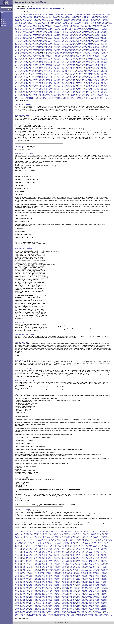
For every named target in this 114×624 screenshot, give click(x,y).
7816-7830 (25, 78)
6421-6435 (49, 66)
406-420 (80, 16)
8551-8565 (33, 84)
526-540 (36, 18)
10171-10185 (52, 97)
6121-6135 (80, 63)
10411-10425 (108, 99)
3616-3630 (88, 42)
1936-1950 (57, 28)
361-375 (61, 16)
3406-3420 (73, 40)
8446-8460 (73, 82)
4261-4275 (49, 48)
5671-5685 (33, 60)
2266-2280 (41, 31)
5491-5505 (33, 58)
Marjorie (28, 104)
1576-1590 (58, 25)
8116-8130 (88, 79)
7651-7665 (33, 76)
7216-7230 (88, 72)
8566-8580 (41, 84)
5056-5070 (88, 54)
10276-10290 (24, 99)
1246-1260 (80, 22)
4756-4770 (25, 52)
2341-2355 (80, 31)
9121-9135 (49, 88)
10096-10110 (99, 96)
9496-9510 (57, 91)
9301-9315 (49, 90)
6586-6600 (41, 67)
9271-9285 (33, 90)
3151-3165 (33, 39)
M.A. (26, 394)
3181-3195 (49, 39)
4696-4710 (88, 51)
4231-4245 (33, 48)
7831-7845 (33, 78)
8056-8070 (57, 79)
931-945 (17, 21)
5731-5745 (65, 60)
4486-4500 (72, 49)
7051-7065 (96, 70)
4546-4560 (104, 49)
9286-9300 (41, 90)
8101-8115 (80, 79)
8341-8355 (18, 82)
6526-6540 (104, 66)
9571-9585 (96, 91)
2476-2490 (57, 33)
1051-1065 (74, 21)
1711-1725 (33, 27)
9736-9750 (88, 93)
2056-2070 (25, 30)
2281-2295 (49, 31)
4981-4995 (49, 54)
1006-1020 (50, 21)
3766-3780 (73, 43)
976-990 (36, 21)
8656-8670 (88, 84)
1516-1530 (27, 25)
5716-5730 (57, 60)
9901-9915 (80, 94)
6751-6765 (33, 69)
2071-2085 (33, 30)
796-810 (55, 19)
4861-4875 (80, 52)
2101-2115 (49, 30)
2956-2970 (25, 37)
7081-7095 (18, 72)
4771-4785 (33, 52)
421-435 (86, 16)
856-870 (80, 19)
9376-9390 (88, 90)
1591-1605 (66, 25)
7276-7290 (25, 73)
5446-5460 (104, 57)
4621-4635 (49, 51)
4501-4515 (80, 49)
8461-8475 (80, 82)
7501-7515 (49, 75)
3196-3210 (57, 39)
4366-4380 (104, 48)
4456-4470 (57, 49)
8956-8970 (57, 87)
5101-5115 (18, 55)
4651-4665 (65, 51)
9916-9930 (88, 94)
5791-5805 (96, 60)
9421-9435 (18, 91)
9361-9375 (80, 90)
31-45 (25, 15)
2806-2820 (41, 36)
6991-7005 (65, 70)
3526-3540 (41, 42)
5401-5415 (80, 57)
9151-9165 (65, 88)
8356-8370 (25, 82)
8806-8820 (73, 85)
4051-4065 (33, 46)
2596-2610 (25, 34)
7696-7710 (57, 76)
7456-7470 (25, 75)
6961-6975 (49, 70)
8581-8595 (49, 84)
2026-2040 (104, 28)
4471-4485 (65, 49)
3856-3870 (25, 45)
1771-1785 (65, 27)
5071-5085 (96, 54)
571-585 (55, 18)
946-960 (23, 21)
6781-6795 (49, 69)
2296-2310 (57, 31)
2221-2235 (18, 31)
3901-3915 (49, 45)
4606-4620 (41, 51)
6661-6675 (80, 67)
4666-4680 (73, 51)
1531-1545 (34, 25)
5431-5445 (96, 57)
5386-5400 (72, 57)
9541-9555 (80, 91)
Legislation (4, 17)
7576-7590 (88, 75)
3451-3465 (96, 40)
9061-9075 (18, 88)
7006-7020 (73, 70)
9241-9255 (18, 90)
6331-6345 (96, 64)
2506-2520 (73, 33)
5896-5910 (57, 61)
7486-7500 (41, 75)
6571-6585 (33, 67)
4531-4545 (96, 49)
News (2, 12)
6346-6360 (104, 64)
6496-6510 (88, 66)
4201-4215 (18, 48)
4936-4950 (25, 54)
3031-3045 (65, 37)
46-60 (30, 15)
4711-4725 (96, 51)
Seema (28, 509)
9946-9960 (104, 94)
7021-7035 (80, 70)
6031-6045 (33, 63)
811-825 (61, 19)
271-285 (23, 16)
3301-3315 (18, 40)
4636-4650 (57, 51)
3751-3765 (65, 43)
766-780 (42, 19)
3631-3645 (96, 42)
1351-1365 (38, 24)
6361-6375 (18, 66)
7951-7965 (96, 78)
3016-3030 (57, 37)
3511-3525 (33, 42)
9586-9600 (104, 91)
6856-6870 (88, 69)
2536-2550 (88, 33)
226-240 (101, 15)
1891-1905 (33, 28)
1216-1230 (64, 22)
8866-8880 (104, 85)
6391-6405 (33, 66)
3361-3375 (49, 40)
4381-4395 (18, 49)
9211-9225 (96, 88)
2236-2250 (25, 31)
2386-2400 (104, 31)
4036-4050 (25, 46)
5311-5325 (33, 57)
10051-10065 (71, 96)
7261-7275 (18, 73)
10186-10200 (61, 97)
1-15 (16, 15)
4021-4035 (18, 46)
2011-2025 (96, 28)
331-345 (48, 16)
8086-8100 (72, 79)
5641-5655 (18, 60)
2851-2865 (65, 36)
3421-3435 (80, 40)
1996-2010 (88, 28)
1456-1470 (93, 24)
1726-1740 (41, 27)
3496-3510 (25, 42)
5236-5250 (88, 55)
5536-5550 (57, 58)
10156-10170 (42, 97)
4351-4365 (96, 48)
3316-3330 (25, 40)
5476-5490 (25, 58)
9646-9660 (41, 93)
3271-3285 (96, 39)
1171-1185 (41, 22)
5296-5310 (25, 57)
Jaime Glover (30, 334)
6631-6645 (65, 67)
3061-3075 (80, 37)
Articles (3, 14)
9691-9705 (65, 93)
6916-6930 (25, 70)
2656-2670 (57, 34)
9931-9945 (96, 94)
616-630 (74, 18)
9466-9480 (41, 91)
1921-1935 (49, 28)
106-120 (50, 15)
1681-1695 (18, 27)
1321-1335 (22, 24)
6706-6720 (104, 67)
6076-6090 (57, 63)
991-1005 (43, 21)
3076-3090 (88, 37)
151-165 (70, 15)
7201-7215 (80, 72)
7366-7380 (73, 73)
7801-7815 (18, 78)
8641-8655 (80, 84)
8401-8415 (49, 82)
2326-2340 (72, 31)
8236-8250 (57, 81)
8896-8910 (25, 87)
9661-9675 (49, 93)
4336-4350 (88, 48)
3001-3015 (49, 37)
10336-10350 (61, 99)
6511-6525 (96, 66)
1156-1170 (33, 22)
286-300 (29, 16)
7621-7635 (18, 76)
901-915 (99, 19)
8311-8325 (96, 81)
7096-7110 (25, 72)
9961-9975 (18, 96)
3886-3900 (41, 45)
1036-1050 (66, 21)
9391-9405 (96, 90)
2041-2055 (18, 30)
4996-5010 (57, 54)
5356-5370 (57, 57)
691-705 (105, 18)
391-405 (74, 16)
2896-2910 (88, 36)
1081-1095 (89, 21)
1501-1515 (19, 25)
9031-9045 (96, 87)
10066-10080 (80, 96)
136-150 (63, 15)
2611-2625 (33, 34)
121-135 (57, 15)
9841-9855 (49, 94)
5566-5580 (73, 58)
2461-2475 (49, 33)
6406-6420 (41, 66)
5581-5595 (80, 58)
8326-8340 (104, 81)
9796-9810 (25, 94)
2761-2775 (18, 36)
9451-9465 (33, 91)
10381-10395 (89, 99)
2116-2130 (57, 30)
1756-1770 (57, 27)
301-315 (36, 16)
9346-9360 (73, 90)
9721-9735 (80, 93)
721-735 (23, 19)
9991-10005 (33, 96)
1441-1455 (85, 24)
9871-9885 (65, 94)
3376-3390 (57, 40)
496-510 (23, 18)
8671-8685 (96, 84)
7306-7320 (41, 73)
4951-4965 (33, 54)
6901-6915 (18, 70)
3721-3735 (49, 43)
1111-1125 (105, 21)
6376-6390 (25, 66)
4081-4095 (49, 46)
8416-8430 (57, 82)
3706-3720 (41, 43)
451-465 (99, 16)
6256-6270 (57, 64)
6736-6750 (25, 69)
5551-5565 (65, 58)
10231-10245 (89, 97)
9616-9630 (25, 93)
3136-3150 (25, 39)
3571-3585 (65, 42)
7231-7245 (96, 72)
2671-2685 (65, 34)
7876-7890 (57, 78)
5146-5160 (41, 55)
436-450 (93, 16)
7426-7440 (104, 73)
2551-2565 (96, 33)
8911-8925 (33, 87)
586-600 (61, 18)
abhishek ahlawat (31, 381)
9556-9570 (88, 91)
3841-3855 (18, 45)
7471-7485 (33, 75)
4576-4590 (25, 51)
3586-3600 (72, 42)
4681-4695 (80, 51)
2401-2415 (18, 33)
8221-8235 (49, 81)
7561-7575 (80, 75)
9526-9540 (72, 91)
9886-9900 (72, 94)
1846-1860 (104, 27)
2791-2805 (33, 36)
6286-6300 (72, 64)
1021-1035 (58, 21)
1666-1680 (105, 25)
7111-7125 (33, 72)
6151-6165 (96, 63)
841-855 (74, 19)
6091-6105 (65, 63)
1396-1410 (61, 24)
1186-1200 (48, 22)
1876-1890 (25, 28)
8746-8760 (41, 85)
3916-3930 (57, 45)
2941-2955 (18, 37)
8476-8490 (88, 82)
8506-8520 (104, 82)
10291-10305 (33, 99)
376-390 (67, 16)
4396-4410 (25, 49)
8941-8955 (49, 87)
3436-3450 (88, 40)
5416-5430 (88, 57)
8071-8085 (65, 79)
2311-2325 (65, 31)
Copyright (52, 622)
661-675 (93, 18)
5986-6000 (104, 61)
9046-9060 (104, 87)
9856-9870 (57, 94)
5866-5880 (41, 61)
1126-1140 (18, 22)
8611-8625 (65, 84)
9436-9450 (25, 91)
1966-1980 (73, 28)
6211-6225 (33, 64)
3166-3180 (41, 39)
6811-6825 (65, 69)
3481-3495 (18, 42)
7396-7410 (88, 73)
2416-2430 (25, 33)
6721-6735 (18, 69)
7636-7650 (25, 76)
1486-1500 (108, 24)
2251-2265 (33, 31)
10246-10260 (98, 97)
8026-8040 (41, 79)
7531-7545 (65, 75)
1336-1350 (30, 24)
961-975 (29, 21)
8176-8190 (25, 81)
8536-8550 (25, 84)
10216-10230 (80, 97)
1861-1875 (18, 28)
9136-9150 (57, 88)
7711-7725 (65, 76)
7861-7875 (49, 78)
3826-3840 (104, 43)
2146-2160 (72, 30)
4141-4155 (80, 46)
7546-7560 (73, 75)
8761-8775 (49, 85)
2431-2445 (33, 33)
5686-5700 (41, 60)
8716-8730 (25, 85)
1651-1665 (97, 25)
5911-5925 (65, 61)
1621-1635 (81, 25)
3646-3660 (104, 42)
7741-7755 (80, 76)
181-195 (82, 15)
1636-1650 (89, 25)
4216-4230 (25, 48)
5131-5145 (33, 55)
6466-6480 (73, 66)
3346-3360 (41, 40)
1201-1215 (56, 22)
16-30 (20, 15)
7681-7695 (49, 76)
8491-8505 (96, 82)
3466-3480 (104, 40)
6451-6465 (65, 66)
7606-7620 (104, 75)
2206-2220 (104, 30)
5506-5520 (41, 58)
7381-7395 (80, 73)
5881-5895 (49, 61)
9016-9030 (88, 87)
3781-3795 (80, 43)
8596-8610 (57, 84)
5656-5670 (25, 60)
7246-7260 (104, 72)
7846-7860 (41, 78)
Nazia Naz (29, 248)
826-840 (67, 19)
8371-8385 (33, 82)
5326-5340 (41, 57)
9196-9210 (88, 88)
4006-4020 (104, 45)
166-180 (76, 15)
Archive (3, 21)
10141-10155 (33, 97)
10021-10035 (52, 96)
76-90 (39, 15)
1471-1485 (100, 24)
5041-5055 (80, 54)
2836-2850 (57, 36)
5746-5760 (73, 60)
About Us (4, 23)
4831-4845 (64, 52)
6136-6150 (88, 63)
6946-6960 (41, 70)
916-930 (105, 19)
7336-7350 (57, 73)
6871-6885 (96, 69)
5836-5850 (25, 61)
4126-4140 (72, 46)
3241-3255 (80, 39)
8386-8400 (41, 82)
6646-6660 (73, 67)
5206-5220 (72, 55)
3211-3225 (65, 39)
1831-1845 (96, 27)
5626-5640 (104, 58)
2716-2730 (88, 34)
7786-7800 (104, 76)
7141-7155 (49, 72)
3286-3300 (104, 39)
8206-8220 (41, 81)
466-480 (105, 16)
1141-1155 (25, 22)
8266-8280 (73, 81)
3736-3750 (57, 43)
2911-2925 (96, 36)
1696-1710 (25, 27)
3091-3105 (96, 37)
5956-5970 (88, 61)
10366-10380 (80, 99)
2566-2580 (104, 33)
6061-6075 (49, 63)
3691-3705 (33, 43)
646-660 (86, 18)
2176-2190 (88, 30)
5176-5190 (57, 55)
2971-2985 (33, 37)
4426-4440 (41, 49)
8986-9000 (72, 87)
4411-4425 (33, 49)
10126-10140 (24, 97)
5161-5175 (49, 55)
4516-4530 (88, 49)
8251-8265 (65, 81)
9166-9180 (73, 88)
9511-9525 (65, 91)
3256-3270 (88, 39)
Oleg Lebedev (30, 154)
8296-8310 (88, 81)
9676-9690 (57, 93)
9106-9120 (41, 88)
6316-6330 (88, 64)
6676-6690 (88, 67)
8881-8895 (18, 87)
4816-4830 (56, 52)
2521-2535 (80, 33)
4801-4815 (49, 52)
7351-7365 (65, 73)
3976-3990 (88, 45)
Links (3, 19)
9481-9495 (49, 91)
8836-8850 (88, 85)
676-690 (99, 18)
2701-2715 (80, 34)
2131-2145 (65, 30)
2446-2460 (41, 33)
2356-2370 (88, 31)
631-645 (80, 18)
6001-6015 (18, 63)
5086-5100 (104, 54)
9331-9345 (65, 90)
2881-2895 (80, 36)
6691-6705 (96, 67)
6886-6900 (104, 69)
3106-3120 (104, 37)
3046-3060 (73, 37)
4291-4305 (65, 48)
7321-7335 (49, 73)
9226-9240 (104, 88)
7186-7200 (72, 72)
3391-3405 (65, 40)
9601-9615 (18, 93)
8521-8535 (18, 84)
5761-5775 (80, 60)
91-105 (45, 15)
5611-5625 (96, 58)
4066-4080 (41, 46)
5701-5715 (49, 60)
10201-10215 (70, 97)
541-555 (42, 18)
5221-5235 (80, 55)
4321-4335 (80, 48)
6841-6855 (80, 69)
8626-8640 (72, 84)
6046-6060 (41, 63)
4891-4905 (96, 52)
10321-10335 (52, 99)
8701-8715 (18, 85)
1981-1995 (80, 28)
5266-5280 (104, 55)
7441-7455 (18, 75)
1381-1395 (53, 24)
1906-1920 (41, 28)
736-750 (29, 19)
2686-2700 (72, 34)
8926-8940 (41, 87)
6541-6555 (18, 67)
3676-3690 (25, 43)
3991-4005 (96, 45)
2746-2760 (104, 34)
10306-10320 (42, 99)
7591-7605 (96, 75)
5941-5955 (80, 61)
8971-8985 (65, 87)
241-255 (107, 15)
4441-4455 (49, 49)
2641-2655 (49, 34)
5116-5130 (25, 55)
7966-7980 (104, 78)
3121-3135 (18, 39)
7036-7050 (88, 70)
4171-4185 (96, 46)
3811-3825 (96, 43)
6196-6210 (25, 64)
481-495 (17, 18)
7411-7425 (96, 73)
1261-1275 (87, 22)
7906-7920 (73, 78)
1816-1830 (88, 27)
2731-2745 (96, 34)
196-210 (89, 15)
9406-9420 (104, 90)
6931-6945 (33, 70)
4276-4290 (57, 48)
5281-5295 (18, 57)
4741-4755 (18, 52)
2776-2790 (25, 36)
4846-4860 (72, 52)
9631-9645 (33, 93)
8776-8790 (57, 85)
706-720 (17, 19)
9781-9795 (18, 94)
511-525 (29, 18)
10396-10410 (98, 99)
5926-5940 (72, 61)
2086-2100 (41, 30)
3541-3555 (49, 42)
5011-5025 (65, 54)
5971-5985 (96, 61)
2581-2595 (18, 34)
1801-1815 (80, 27)
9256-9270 (25, 90)
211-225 (95, 15)
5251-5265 (96, 55)
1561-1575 (50, 25)
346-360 (55, 16)
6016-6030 (25, 63)
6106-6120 (73, 63)
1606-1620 (74, 25)
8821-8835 (80, 85)
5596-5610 (88, 58)
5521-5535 (49, 58)
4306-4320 (73, 48)
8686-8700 (104, 84)
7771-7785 (96, 76)
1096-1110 (97, 21)
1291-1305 (103, 22)
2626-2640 (41, 34)
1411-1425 (69, 24)
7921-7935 (80, 78)
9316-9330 (57, 90)
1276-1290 (95, 22)
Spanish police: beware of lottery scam (45, 9)
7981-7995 (18, 79)
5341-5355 (49, 57)
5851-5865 (33, 61)
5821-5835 (18, 61)
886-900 (93, 19)
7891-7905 (65, 78)
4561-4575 (18, 51)
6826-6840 (72, 69)
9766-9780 (104, 93)
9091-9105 (33, 88)
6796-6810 (57, 69)
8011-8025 (33, 79)
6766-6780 (41, 69)
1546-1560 (42, 25)
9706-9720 (73, 93)
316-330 (42, 16)
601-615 (67, 18)
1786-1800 (72, 27)
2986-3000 (41, 37)
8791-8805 (65, 85)
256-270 (17, 16)
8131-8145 (96, 79)
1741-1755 (49, 27)
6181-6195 (18, 64)
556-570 (48, 18)
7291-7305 (33, 73)
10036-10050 (62, 96)
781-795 (48, 19)
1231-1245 (72, 22)
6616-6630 (57, 67)
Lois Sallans (29, 369)
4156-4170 (88, 46)
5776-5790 (88, 60)
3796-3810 (88, 43)
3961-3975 (80, 45)
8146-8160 (104, 79)
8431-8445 (65, 82)
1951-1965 (65, 28)
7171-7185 (64, 72)
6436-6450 (57, 66)
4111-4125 (65, 46)
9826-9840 (41, 94)
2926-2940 (104, 36)
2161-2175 (80, 30)
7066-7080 (104, 70)
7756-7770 (88, 76)
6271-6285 (65, 64)
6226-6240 (41, 64)
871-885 (86, 19)
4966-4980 (41, 54)
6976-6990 (57, 70)
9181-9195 (80, 88)
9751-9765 (96, 93)
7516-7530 (57, 75)
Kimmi (28, 124)
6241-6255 (49, 64)
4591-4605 (33, 51)
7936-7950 (88, 78)
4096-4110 (57, 46)
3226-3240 (72, 39)
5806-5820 (104, 60)
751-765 (36, 19)
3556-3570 (57, 42)
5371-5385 (65, 57)
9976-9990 (25, 96)
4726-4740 (104, 51)
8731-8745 (33, 85)
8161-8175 (18, 81)
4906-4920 (104, 52)
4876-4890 (88, 52)
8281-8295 (80, 81)
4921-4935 (18, 54)
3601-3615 (80, 42)
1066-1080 (81, 21)
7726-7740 (72, 76)
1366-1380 (46, 24)
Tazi (27, 342)
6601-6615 (49, 67)
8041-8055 (49, 79)
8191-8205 (33, 81)
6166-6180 (104, 63)
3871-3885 (33, 45)
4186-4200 (104, 46)
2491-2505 (65, 33)
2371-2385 (96, 31)
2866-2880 (73, 36)
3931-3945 (65, 45)
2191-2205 (96, 30)
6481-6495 (80, 66)
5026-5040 (72, 54)
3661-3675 (18, 43)
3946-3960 (73, 45)
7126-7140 (41, 72)
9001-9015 (80, 87)
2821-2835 (49, 36)
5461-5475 (18, 58)
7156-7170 (57, 72)
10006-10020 (43, 96)
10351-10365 (70, 99)
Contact (3, 25)
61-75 (35, 15)
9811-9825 (33, 94)
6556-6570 (25, 67)
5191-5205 (65, 55)
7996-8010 (25, 79)
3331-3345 (33, 40)
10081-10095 (90, 96)
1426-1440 (77, 24)
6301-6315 (80, 64)
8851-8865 (96, 85)
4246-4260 (41, 48)
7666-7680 (41, 76)
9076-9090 (25, 88)
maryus (28, 323)
